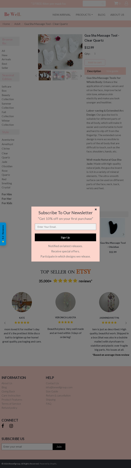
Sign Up (65, 237)
